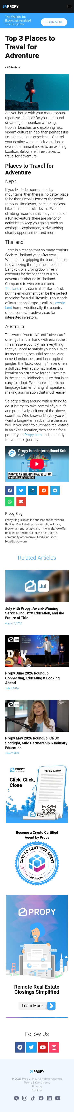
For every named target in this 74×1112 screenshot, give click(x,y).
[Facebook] (20, 1047)
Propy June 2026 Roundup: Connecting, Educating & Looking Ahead (32, 678)
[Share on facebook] (9, 490)
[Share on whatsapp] (9, 501)
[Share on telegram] (55, 490)
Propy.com (33, 435)
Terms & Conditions (37, 1082)
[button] (54, 22)
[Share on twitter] (21, 490)
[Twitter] (31, 1047)
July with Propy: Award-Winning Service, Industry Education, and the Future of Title (34, 613)
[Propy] (10, 6)
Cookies (37, 1090)
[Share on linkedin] (32, 490)
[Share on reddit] (43, 490)
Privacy (37, 1086)
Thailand (12, 288)
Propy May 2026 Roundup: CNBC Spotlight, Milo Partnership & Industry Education (36, 743)
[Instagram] (54, 1047)
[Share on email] (21, 501)
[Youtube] (43, 1047)
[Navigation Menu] (68, 7)
